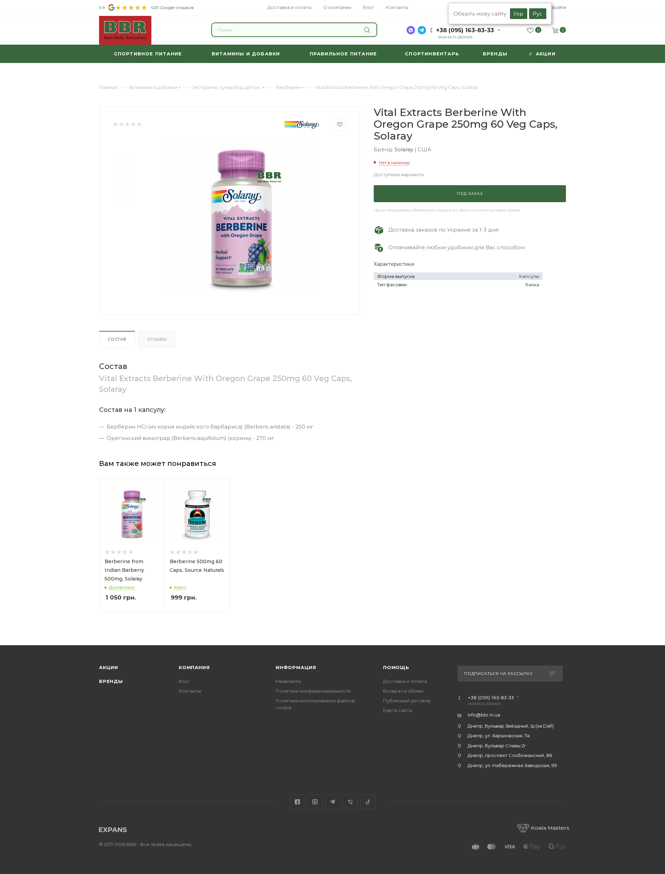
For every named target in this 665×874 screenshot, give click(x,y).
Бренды (111, 681)
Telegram (332, 801)
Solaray (404, 149)
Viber (350, 801)
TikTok (368, 801)
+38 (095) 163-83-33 (465, 30)
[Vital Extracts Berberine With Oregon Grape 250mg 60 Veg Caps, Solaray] (241, 217)
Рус (537, 13)
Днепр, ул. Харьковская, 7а (499, 735)
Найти (367, 29)
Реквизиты (288, 681)
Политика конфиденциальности (313, 691)
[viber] (411, 30)
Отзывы (157, 339)
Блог (184, 681)
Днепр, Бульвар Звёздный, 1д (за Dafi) (511, 726)
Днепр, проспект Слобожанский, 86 (510, 755)
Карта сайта (397, 710)
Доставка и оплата (405, 681)
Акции (108, 667)
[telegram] (422, 30)
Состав (117, 339)
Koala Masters (550, 828)
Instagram (315, 801)
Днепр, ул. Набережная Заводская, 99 (512, 765)
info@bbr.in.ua (484, 715)
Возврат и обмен (403, 691)
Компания (194, 667)
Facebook (297, 801)
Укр (518, 13)
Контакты (190, 691)
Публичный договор (407, 700)
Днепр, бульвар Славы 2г (497, 745)
